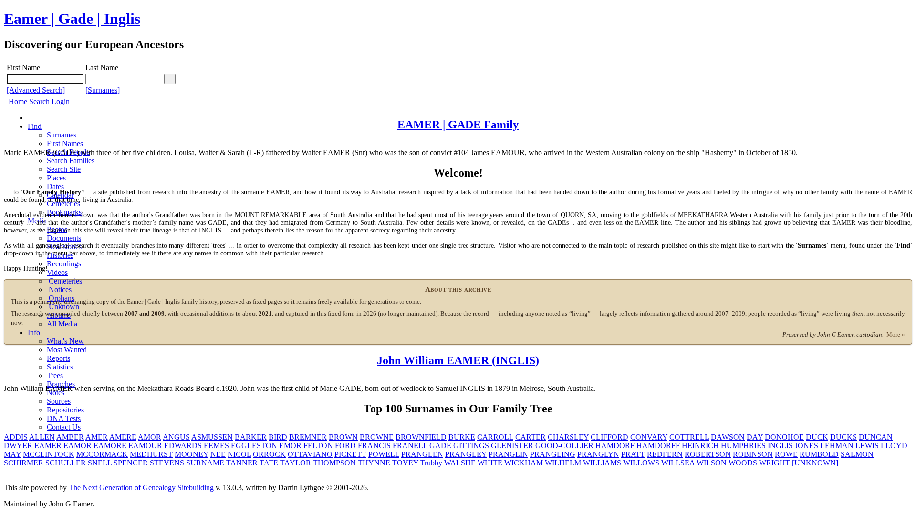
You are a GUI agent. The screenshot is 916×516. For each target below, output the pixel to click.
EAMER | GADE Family (458, 124)
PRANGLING (552, 454)
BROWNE (377, 437)
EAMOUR (145, 446)
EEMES (216, 446)
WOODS (743, 463)
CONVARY (648, 437)
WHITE (490, 463)
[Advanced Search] (36, 90)
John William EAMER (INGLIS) (458, 360)
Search (39, 101)
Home (18, 101)
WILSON (712, 463)
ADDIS (16, 437)
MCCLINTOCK (48, 454)
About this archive (458, 289)
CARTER (530, 437)
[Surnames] (102, 90)
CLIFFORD (609, 437)
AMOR (149, 437)
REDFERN (665, 454)
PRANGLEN (422, 454)
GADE (440, 446)
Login (61, 101)
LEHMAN (837, 446)
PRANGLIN (508, 454)
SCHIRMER (23, 463)
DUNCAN (876, 437)
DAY (755, 437)
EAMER (48, 446)
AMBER (70, 437)
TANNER (242, 463)
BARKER (251, 437)
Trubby (431, 463)
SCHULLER (65, 463)
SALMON (857, 454)
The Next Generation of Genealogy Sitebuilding (141, 488)
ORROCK (269, 454)
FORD (345, 446)
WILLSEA (678, 463)
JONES (806, 446)
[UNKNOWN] (815, 463)
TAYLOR (295, 463)
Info (34, 332)
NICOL (239, 454)
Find (35, 126)
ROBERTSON (708, 454)
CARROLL (495, 437)
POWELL (383, 454)
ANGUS (176, 437)
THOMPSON (334, 463)
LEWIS (867, 446)
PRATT (633, 454)
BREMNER (308, 437)
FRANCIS (374, 446)
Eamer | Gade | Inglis (72, 18)
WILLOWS (641, 463)
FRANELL (410, 446)
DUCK (817, 437)
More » (895, 334)
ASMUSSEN (212, 437)
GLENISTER (512, 446)
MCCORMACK (102, 454)
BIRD (278, 437)
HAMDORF (615, 446)
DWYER (18, 446)
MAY (12, 454)
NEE (218, 454)
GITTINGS (471, 446)
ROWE (786, 454)
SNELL (100, 463)
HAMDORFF (658, 446)
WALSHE (460, 463)
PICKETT (350, 454)
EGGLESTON (254, 446)
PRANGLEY (466, 454)
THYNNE (374, 463)
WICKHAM (523, 463)
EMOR (290, 446)
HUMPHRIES (743, 446)
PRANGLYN (598, 454)
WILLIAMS (602, 463)
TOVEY (405, 463)
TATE (269, 463)
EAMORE (110, 446)
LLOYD (894, 446)
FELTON (318, 446)
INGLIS (780, 446)
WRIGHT (774, 463)
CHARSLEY (568, 437)
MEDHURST (151, 454)
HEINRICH (700, 446)
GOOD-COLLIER (564, 446)
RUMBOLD (819, 454)
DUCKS (843, 437)
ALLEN (42, 437)
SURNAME (205, 463)
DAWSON (728, 437)
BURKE (461, 437)
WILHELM (563, 463)
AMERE (122, 437)
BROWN (343, 437)
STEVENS (167, 463)
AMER (96, 437)
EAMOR (77, 446)
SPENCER (131, 463)
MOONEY (191, 454)
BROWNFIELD (421, 437)
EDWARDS (183, 446)
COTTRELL (689, 437)
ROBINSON (753, 454)
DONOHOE (784, 437)
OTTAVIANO (310, 454)
